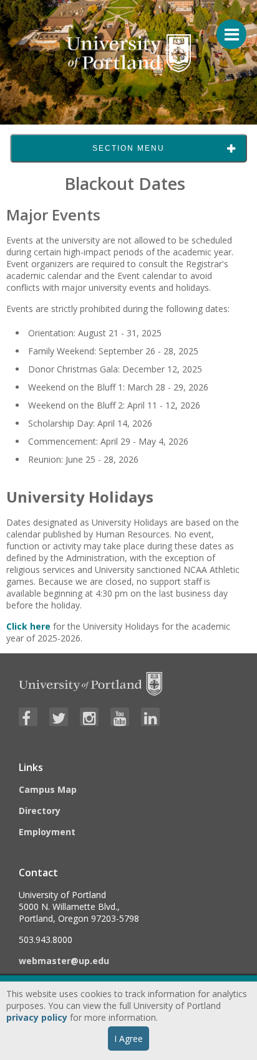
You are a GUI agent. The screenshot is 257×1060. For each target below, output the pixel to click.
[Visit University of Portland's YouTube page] (119, 716)
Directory (40, 810)
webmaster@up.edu (64, 961)
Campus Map (48, 789)
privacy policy (36, 1017)
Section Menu (128, 148)
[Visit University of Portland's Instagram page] (89, 716)
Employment (47, 832)
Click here (28, 626)
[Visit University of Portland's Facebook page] (28, 716)
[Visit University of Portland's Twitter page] (58, 716)
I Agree (128, 1038)
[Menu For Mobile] (225, 28)
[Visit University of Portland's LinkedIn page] (150, 716)
